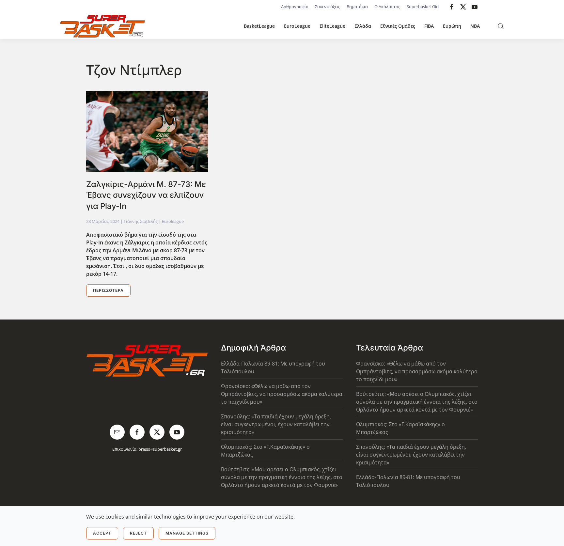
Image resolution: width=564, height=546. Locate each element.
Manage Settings (187, 533)
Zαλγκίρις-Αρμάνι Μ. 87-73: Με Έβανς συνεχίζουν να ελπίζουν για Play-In (146, 195)
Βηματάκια (357, 6)
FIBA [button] (429, 26)
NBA (475, 26)
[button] (500, 26)
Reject (138, 533)
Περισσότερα (108, 290)
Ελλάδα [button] (362, 26)
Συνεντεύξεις (327, 6)
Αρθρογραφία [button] (294, 6)
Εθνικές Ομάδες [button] (397, 26)
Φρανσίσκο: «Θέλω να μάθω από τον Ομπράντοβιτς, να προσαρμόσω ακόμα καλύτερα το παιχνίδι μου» (281, 393)
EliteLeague (332, 26)
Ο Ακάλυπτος (387, 6)
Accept (102, 533)
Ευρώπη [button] (452, 26)
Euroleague (173, 221)
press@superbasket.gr (160, 449)
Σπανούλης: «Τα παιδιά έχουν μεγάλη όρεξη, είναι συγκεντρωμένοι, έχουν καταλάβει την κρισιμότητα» (276, 424)
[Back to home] (102, 26)
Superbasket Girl (423, 6)
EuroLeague (297, 26)
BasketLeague (259, 26)
